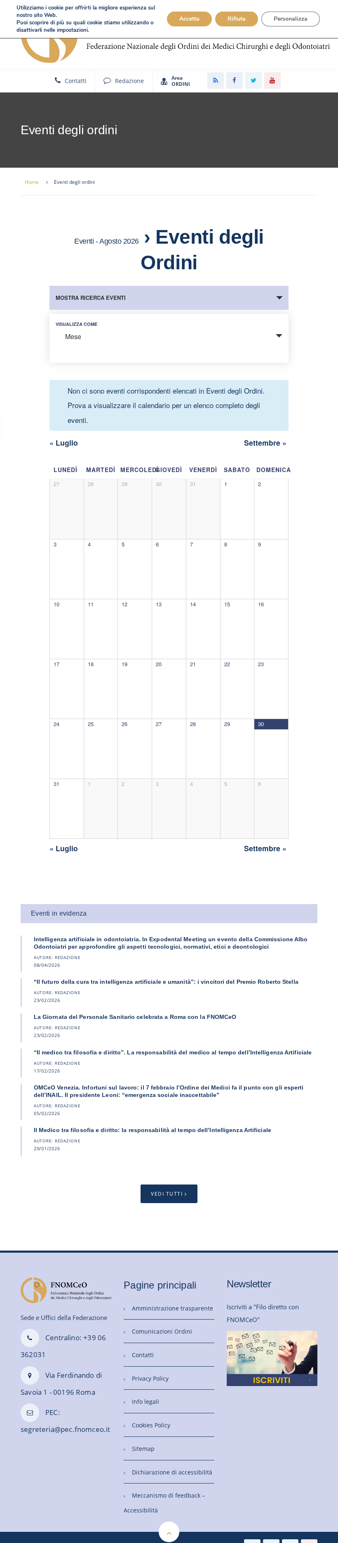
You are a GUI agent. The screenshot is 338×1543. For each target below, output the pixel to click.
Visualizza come (76, 324)
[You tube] (272, 80)
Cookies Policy (151, 1425)
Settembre (265, 442)
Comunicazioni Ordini (162, 1331)
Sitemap (143, 1449)
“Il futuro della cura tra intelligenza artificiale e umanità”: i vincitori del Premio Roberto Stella (166, 981)
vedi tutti (167, 1193)
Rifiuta (237, 19)
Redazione (129, 81)
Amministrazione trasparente (172, 1308)
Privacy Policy (150, 1378)
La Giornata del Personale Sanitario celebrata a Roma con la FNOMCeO (135, 1017)
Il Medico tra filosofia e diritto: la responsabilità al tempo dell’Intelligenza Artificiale (152, 1130)
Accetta (189, 19)
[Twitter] (253, 80)
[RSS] (215, 80)
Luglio (63, 442)
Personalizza (290, 19)
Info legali (145, 1401)
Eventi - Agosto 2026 (106, 241)
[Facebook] (234, 80)
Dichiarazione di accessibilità (172, 1472)
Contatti (76, 81)
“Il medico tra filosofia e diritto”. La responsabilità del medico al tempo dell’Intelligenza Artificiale (173, 1052)
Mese (73, 336)
